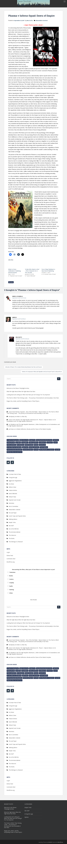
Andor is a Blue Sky (22, 416)
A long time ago (13, 477)
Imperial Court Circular (15, 500)
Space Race (25, 447)
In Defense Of (42, 442)
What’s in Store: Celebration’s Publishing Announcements (14, 270)
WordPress (60, 842)
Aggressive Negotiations (15, 480)
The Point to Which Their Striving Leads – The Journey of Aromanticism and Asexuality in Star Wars (33, 398)
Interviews (11, 503)
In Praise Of (49, 442)
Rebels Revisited (29, 444)
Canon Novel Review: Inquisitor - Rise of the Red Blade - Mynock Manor (28, 412)
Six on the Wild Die (14, 529)
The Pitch (36, 449)
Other (11, 593)
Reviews (11, 282)
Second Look (42, 444)
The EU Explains (43, 447)
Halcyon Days (12, 497)
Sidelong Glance (13, 519)
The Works (11, 538)
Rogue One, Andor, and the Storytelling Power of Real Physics (23, 401)
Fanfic (11, 586)
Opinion (27, 817)
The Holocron (12, 535)
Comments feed (11, 558)
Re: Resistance (20, 444)
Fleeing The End (10, 442)
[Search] (58, 378)
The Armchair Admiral (14, 532)
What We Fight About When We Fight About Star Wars (21, 391)
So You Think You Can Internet (14, 447)
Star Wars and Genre (34, 447)
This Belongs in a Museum (16, 541)
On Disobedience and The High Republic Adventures (31, 420)
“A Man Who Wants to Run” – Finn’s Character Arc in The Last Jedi (32, 270)
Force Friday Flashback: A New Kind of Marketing (48, 270)
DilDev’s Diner (12, 487)
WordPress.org (10, 562)
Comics (11, 579)
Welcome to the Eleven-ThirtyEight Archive (18, 388)
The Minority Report (28, 449)
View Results (33, 599)
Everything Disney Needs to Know (44, 440)
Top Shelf (57, 449)
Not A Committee (13, 506)
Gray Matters (25, 442)
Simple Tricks (12, 522)
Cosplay (11, 582)
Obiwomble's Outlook (42, 20)
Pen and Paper (13, 513)
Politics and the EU (11, 444)
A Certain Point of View (15, 474)
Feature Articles (13, 490)
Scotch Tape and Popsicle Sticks (17, 516)
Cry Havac (11, 484)
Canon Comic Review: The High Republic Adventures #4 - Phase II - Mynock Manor (30, 419)
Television (12, 572)
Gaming (11, 589)
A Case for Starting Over (12, 440)
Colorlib (50, 842)
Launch (55, 442)
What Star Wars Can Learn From (14, 452)
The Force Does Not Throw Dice (14, 449)
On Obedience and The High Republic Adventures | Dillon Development (27, 424)
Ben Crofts (30, 20)
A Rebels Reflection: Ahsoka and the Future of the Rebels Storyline (33, 429)
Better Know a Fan (24, 440)
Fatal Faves (55, 440)
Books (11, 576)
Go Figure (18, 442)
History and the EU (33, 442)
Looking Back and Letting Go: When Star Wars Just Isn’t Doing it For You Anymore (28, 394)
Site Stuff (11, 525)
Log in (8, 552)
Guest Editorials (13, 493)
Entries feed (10, 555)
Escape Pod (32, 440)
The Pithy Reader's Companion (47, 449)
